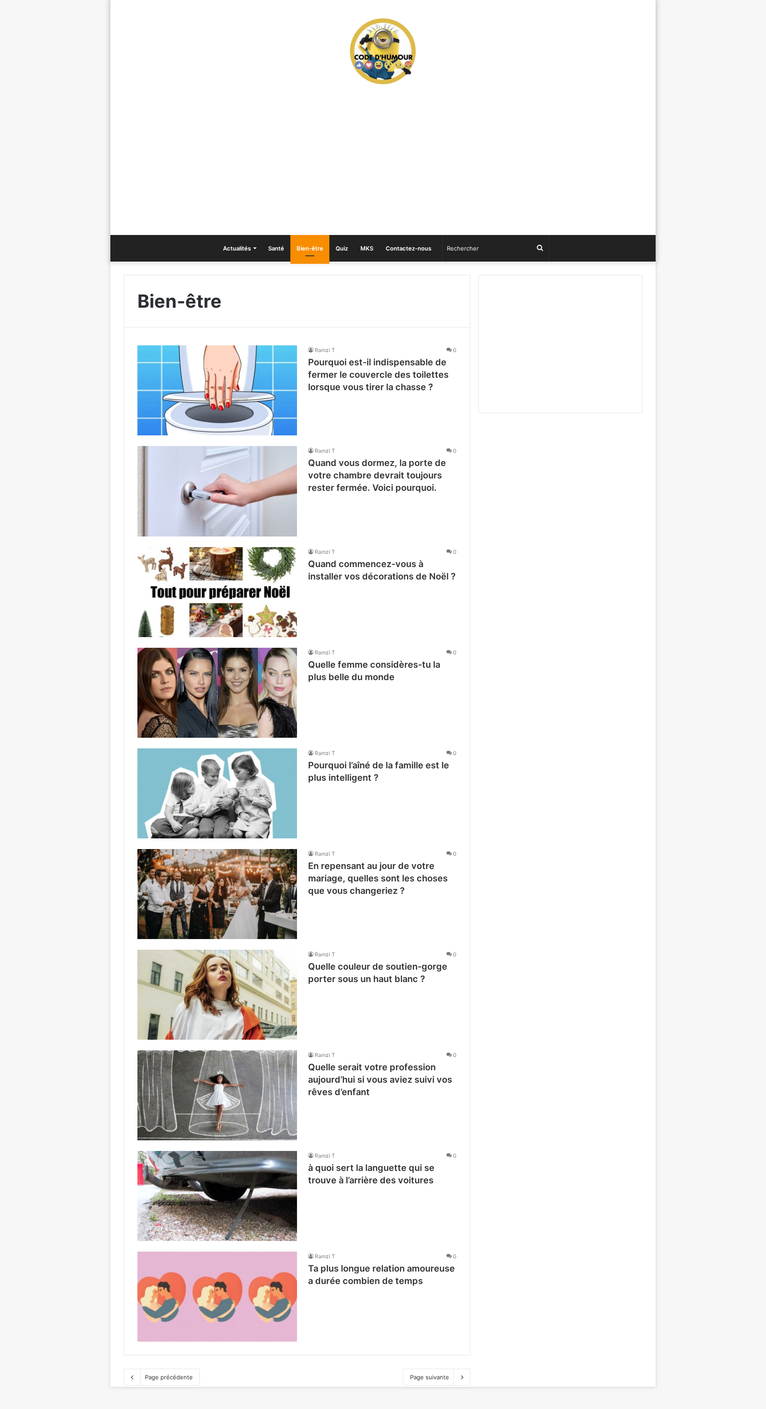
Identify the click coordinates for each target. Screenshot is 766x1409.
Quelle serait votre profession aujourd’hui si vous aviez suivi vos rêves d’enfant (380, 1079)
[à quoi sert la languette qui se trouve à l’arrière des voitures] (217, 1196)
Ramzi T (325, 350)
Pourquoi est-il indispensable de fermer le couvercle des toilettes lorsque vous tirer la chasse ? (378, 374)
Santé (276, 248)
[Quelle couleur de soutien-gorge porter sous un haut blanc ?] (217, 995)
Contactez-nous (408, 248)
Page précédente (169, 1377)
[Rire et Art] (383, 51)
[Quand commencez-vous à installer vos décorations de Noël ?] (217, 592)
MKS (366, 248)
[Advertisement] (383, 164)
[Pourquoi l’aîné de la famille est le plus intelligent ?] (217, 793)
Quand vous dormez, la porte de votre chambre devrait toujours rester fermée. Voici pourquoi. (377, 475)
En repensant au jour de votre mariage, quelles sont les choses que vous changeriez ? (378, 878)
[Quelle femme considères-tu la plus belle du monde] (217, 693)
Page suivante (429, 1377)
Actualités (237, 248)
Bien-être (310, 248)
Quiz (342, 248)
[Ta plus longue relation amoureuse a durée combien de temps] (217, 1297)
